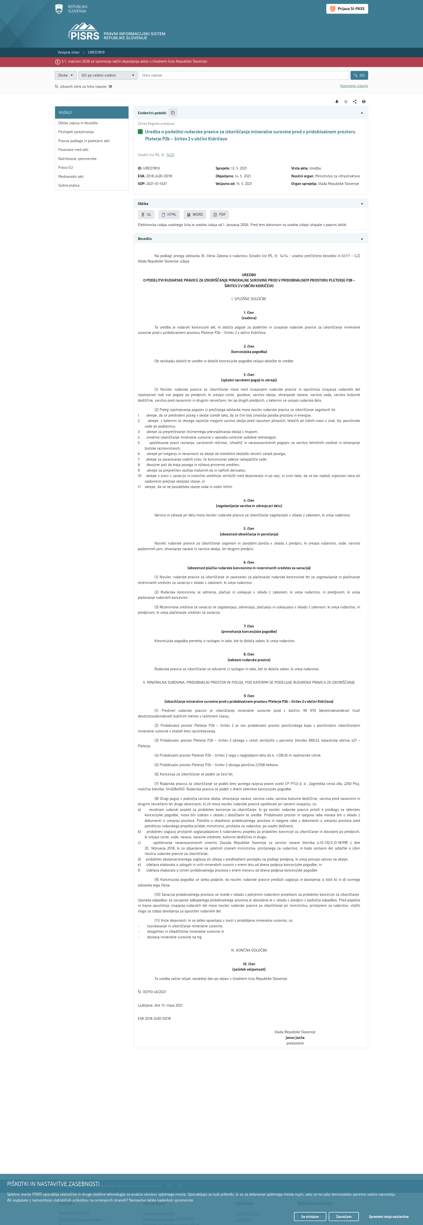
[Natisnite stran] (363, 101)
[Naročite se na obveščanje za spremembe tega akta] (336, 101)
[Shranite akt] (346, 101)
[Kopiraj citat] (172, 112)
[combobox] (108, 75)
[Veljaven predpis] (140, 131)
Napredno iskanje (354, 86)
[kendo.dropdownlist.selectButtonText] (133, 75)
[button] (251, 112)
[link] (68, 52)
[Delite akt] (354, 101)
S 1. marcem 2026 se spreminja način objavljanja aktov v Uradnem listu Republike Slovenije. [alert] (135, 61)
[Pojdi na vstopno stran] (71, 13)
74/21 (170, 155)
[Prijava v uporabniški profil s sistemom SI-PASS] (347, 9)
